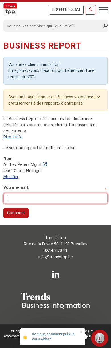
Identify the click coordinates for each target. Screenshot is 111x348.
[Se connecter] (90, 10)
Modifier (10, 176)
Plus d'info (13, 137)
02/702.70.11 (55, 250)
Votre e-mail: (16, 187)
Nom (8, 158)
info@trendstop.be (55, 257)
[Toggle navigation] (102, 9)
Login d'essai (66, 9)
